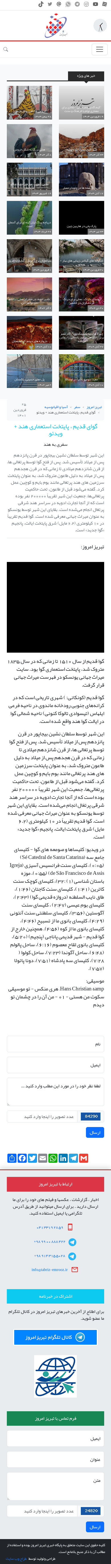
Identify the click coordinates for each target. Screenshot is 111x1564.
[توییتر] (50, 5)
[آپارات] (105, 5)
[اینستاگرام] (86, 5)
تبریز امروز (94, 407)
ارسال (95, 1132)
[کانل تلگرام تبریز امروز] (55, 1337)
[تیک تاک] (41, 5)
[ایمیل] (59, 5)
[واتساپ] (68, 5)
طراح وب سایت (16, 1558)
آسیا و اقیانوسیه (56, 407)
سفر (77, 407)
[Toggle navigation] (100, 49)
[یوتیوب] (95, 5)
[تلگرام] (77, 5)
